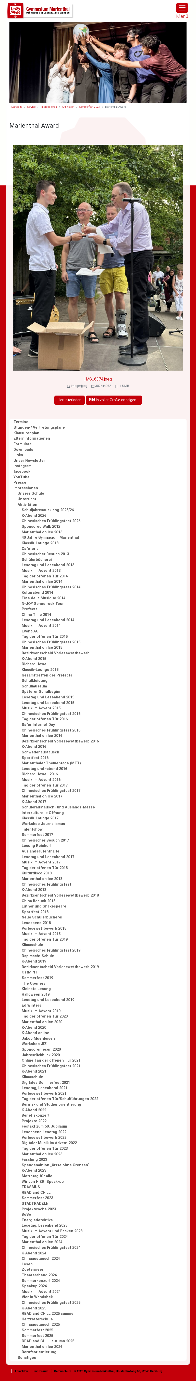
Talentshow (32, 829)
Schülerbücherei (37, 560)
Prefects (30, 609)
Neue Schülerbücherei (42, 917)
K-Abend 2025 (34, 1308)
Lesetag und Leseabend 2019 (48, 1000)
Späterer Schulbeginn (42, 691)
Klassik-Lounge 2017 (40, 818)
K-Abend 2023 (34, 1170)
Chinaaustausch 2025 (41, 1324)
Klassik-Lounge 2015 (40, 670)
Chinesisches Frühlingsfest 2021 (51, 1066)
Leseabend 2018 (36, 923)
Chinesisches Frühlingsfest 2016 (51, 714)
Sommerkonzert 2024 (41, 1281)
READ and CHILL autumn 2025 (48, 1341)
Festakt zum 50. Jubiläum (44, 1126)
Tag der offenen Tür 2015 (45, 636)
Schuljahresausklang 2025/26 (48, 510)
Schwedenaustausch (40, 752)
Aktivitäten (68, 106)
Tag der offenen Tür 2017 (45, 785)
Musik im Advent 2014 (41, 626)
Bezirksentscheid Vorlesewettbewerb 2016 (60, 741)
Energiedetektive (37, 1220)
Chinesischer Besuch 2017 (45, 840)
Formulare (23, 444)
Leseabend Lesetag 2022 (44, 1132)
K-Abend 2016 (34, 746)
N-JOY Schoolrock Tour (43, 604)
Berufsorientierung (39, 1352)
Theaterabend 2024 (39, 1275)
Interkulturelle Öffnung (43, 813)
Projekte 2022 (34, 1121)
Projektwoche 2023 (39, 1209)
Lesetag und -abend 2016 (44, 769)
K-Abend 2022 (34, 1110)
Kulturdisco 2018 (37, 873)
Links (18, 455)
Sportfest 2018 (35, 912)
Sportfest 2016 (35, 758)
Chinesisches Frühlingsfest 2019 (51, 950)
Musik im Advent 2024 (41, 1292)
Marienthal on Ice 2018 (42, 879)
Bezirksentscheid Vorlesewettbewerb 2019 (60, 967)
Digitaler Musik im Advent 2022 (49, 1143)
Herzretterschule (37, 1319)
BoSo (26, 1214)
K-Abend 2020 (34, 1027)
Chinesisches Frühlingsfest (46, 884)
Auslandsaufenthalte (40, 851)
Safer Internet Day (38, 725)
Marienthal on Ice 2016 (42, 736)
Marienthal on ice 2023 (42, 1154)
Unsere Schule (31, 493)
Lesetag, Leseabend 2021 (44, 1088)
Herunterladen (69, 400)
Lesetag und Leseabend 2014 (48, 620)
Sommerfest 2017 (37, 835)
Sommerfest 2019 (37, 978)
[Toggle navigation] (182, 8)
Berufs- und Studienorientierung (51, 1104)
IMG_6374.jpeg (98, 379)
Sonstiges (27, 1358)
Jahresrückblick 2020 (41, 1055)
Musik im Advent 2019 (41, 1011)
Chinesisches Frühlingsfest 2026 (51, 521)
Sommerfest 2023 (89, 106)
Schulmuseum (34, 686)
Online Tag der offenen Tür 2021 (51, 1060)
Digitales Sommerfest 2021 (46, 1082)
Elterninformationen (32, 438)
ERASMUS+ (32, 1187)
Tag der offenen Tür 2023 (45, 1148)
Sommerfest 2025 (37, 1330)
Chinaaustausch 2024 (41, 1258)
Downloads (23, 450)
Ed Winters (31, 1005)
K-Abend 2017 (34, 802)
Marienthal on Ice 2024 (42, 1242)
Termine (21, 422)
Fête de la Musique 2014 (43, 598)
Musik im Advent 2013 (41, 570)
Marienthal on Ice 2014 (42, 581)
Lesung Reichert (37, 846)
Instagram (22, 466)
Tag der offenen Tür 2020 (45, 1016)
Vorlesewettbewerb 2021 (44, 1093)
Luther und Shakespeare (44, 906)
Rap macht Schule (38, 956)
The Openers (33, 983)
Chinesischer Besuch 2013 (45, 554)
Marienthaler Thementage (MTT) (51, 763)
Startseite (16, 106)
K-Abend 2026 (34, 515)
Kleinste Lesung (36, 989)
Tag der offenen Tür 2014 (45, 576)
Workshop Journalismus (43, 824)
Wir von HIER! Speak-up (43, 1182)
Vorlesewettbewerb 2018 (44, 928)
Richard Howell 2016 (40, 774)
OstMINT (30, 972)
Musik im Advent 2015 (41, 708)
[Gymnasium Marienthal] (40, 11)
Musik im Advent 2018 (41, 934)
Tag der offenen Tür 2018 (45, 868)
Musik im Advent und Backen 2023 (52, 1231)
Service (31, 106)
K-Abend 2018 (34, 890)
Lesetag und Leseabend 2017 (48, 857)
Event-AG (30, 631)
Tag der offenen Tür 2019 (45, 939)
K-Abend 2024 (34, 1253)
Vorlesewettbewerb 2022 (44, 1137)
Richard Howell (35, 664)
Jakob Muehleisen (38, 1038)
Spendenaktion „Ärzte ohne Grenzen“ (55, 1165)
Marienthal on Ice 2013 (42, 532)
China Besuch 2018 (38, 901)
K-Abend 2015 (34, 659)
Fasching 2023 (34, 1159)
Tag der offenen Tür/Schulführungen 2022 (60, 1099)
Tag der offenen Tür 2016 (45, 719)
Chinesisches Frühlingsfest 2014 (51, 587)
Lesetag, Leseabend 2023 (44, 1225)
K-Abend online (35, 1033)
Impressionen (49, 106)
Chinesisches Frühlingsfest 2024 (51, 1247)
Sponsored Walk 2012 (41, 526)
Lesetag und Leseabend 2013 (48, 565)
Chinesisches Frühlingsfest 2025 (51, 1303)
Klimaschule (32, 945)
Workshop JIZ (34, 1044)
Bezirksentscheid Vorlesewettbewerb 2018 (60, 895)
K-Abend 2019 (34, 961)
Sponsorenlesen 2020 (41, 1049)
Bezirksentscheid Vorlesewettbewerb (56, 653)
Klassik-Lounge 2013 (40, 543)
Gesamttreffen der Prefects (47, 675)
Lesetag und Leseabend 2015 (48, 697)
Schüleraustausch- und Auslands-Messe (58, 807)
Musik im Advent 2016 (41, 780)
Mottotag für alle (37, 1176)
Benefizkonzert (36, 1115)
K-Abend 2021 (34, 1071)
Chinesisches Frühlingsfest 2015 (51, 642)
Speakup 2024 (34, 1286)
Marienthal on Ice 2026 (42, 1347)
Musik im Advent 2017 (41, 862)
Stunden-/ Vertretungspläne (39, 427)
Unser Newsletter (29, 460)
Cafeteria (30, 549)
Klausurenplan (26, 433)
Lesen (27, 1264)
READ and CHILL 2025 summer (48, 1313)
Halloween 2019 (36, 994)
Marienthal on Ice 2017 (42, 796)
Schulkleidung (34, 681)
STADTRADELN (35, 1203)
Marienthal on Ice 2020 (42, 1022)
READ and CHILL (36, 1192)
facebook (22, 471)
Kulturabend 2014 (37, 592)
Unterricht (27, 499)
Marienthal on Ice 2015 (42, 647)
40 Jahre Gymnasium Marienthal (50, 537)
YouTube (22, 477)
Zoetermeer (32, 1269)
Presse (20, 482)
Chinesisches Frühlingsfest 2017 (51, 791)
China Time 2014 (36, 615)
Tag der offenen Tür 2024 (45, 1237)
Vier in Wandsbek (37, 1297)
